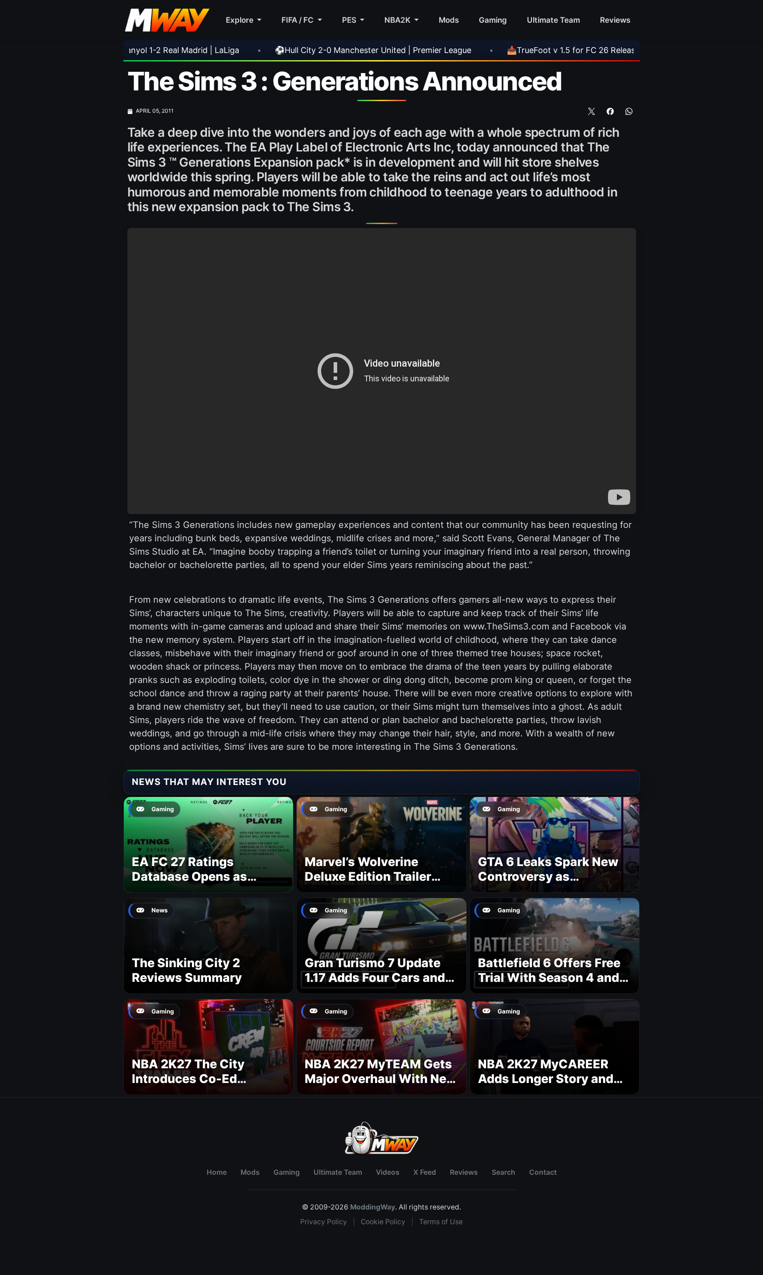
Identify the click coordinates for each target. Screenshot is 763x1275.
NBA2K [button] (398, 20)
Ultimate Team (553, 20)
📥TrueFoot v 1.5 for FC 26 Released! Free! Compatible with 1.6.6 (526, 50)
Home (217, 1172)
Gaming (493, 20)
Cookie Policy (383, 1222)
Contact (543, 1172)
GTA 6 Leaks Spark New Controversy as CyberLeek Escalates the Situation (552, 884)
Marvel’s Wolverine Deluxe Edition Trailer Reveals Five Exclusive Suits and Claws (372, 884)
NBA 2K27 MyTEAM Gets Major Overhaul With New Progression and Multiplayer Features (381, 1086)
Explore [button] (240, 20)
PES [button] (350, 20)
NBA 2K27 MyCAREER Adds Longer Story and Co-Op (545, 1079)
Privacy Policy (323, 1222)
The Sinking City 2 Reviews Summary (187, 970)
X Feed (424, 1172)
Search (503, 1172)
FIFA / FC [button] (298, 20)
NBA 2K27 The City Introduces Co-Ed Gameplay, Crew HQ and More (203, 1086)
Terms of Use (441, 1222)
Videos (388, 1172)
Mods (449, 20)
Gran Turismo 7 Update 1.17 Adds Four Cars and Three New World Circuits (381, 978)
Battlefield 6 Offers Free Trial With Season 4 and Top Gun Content (549, 978)
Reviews (615, 20)
